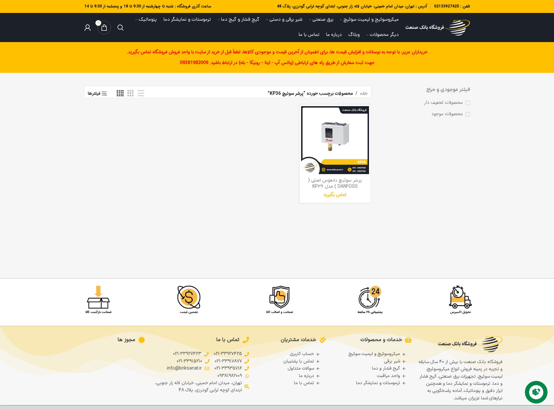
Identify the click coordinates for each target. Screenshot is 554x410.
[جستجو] (120, 27)
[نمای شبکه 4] (120, 93)
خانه (364, 93)
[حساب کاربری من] (87, 27)
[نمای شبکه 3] (130, 93)
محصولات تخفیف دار (443, 103)
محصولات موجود (447, 114)
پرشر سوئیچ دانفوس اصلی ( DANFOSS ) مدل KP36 (335, 183)
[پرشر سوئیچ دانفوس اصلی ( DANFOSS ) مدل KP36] (335, 140)
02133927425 (446, 6)
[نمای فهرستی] (141, 93)
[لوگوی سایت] (437, 27)
